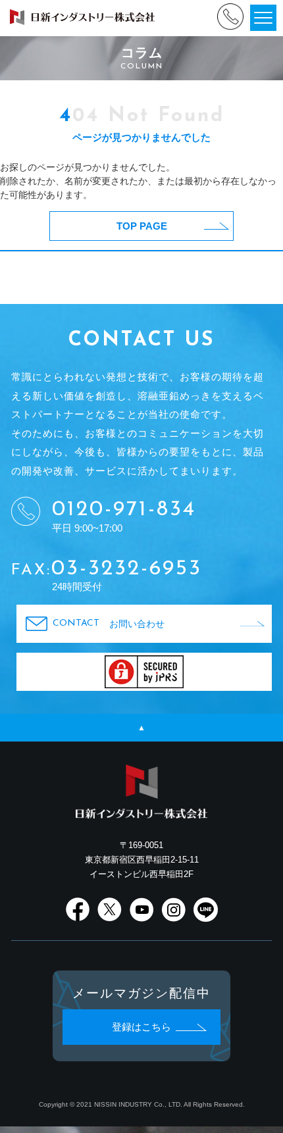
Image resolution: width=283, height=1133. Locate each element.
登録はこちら (141, 1027)
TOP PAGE (141, 226)
